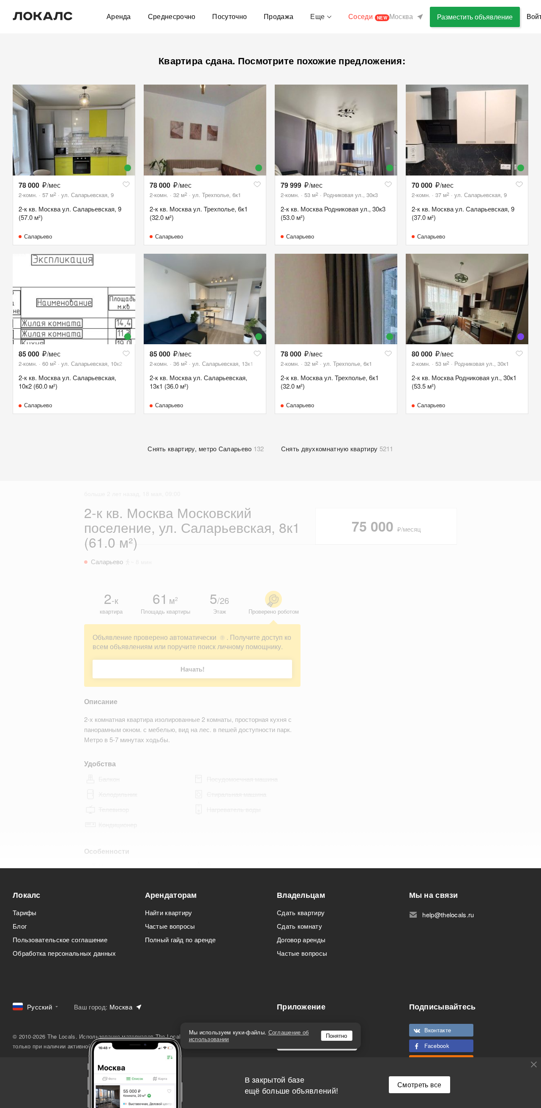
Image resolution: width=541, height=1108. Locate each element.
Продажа (278, 16)
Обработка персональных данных (64, 953)
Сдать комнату (299, 926)
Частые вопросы (170, 926)
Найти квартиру (168, 912)
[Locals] (43, 16)
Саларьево (38, 236)
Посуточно (229, 16)
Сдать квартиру (301, 912)
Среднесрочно (172, 16)
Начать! (192, 669)
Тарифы (25, 912)
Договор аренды (301, 939)
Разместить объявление (475, 17)
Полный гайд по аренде (180, 939)
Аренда (119, 16)
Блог (20, 926)
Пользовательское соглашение (60, 939)
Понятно (336, 1035)
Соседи (367, 16)
